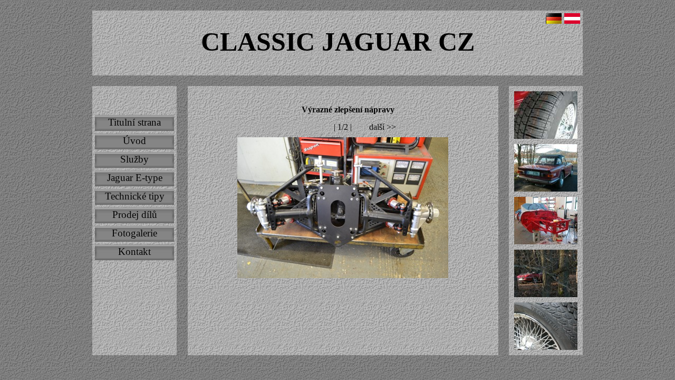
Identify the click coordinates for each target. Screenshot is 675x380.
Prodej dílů (134, 214)
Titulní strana (134, 122)
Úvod (134, 140)
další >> (382, 126)
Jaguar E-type (134, 177)
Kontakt (134, 251)
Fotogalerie (134, 233)
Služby (134, 159)
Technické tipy (135, 196)
